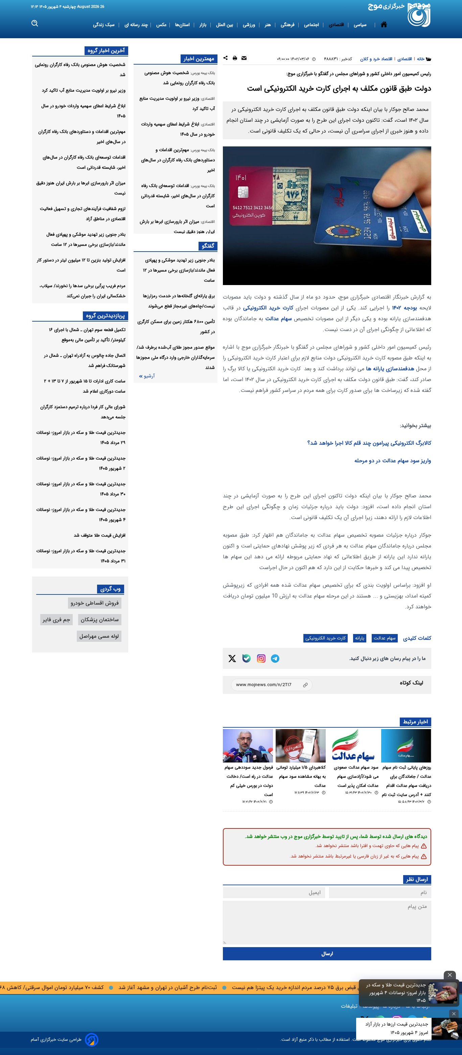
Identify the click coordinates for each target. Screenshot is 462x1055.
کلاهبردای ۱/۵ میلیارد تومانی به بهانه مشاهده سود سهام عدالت (301, 776)
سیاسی (361, 24)
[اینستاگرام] (261, 658)
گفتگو (208, 246)
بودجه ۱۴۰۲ (404, 308)
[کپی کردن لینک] (272, 685)
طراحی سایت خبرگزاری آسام (56, 1039)
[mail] (244, 59)
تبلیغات (350, 1006)
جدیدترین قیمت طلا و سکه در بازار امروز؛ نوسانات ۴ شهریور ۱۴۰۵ (396, 993)
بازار (204, 24)
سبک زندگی (104, 24)
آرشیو (149, 376)
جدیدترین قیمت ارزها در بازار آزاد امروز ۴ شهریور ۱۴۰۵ (396, 1028)
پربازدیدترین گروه (105, 315)
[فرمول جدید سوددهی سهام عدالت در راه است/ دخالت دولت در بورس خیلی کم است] (248, 746)
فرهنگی (288, 24)
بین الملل (225, 24)
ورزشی (249, 24)
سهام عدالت (278, 318)
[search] (35, 23)
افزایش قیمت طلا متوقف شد (99, 535)
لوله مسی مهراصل (99, 636)
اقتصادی (337, 24)
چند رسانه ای (136, 24)
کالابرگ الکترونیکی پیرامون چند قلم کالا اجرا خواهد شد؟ (369, 443)
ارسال (327, 954)
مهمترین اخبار (199, 58)
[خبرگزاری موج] (419, 15)
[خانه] (383, 25)
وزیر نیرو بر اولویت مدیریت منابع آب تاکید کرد (83, 90)
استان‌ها (183, 24)
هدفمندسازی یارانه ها (390, 369)
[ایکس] (232, 658)
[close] (450, 975)
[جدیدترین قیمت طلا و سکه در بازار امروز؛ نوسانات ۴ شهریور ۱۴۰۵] (443, 992)
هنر (268, 24)
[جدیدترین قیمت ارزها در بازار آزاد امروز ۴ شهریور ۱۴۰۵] (447, 1029)
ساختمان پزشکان (100, 619)
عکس (161, 24)
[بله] (246, 658)
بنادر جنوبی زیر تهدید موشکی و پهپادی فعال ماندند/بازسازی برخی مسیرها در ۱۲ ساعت (179, 270)
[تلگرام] (275, 658)
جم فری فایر (56, 619)
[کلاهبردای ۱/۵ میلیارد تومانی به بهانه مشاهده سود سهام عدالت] (301, 746)
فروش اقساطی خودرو (95, 603)
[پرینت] (234, 59)
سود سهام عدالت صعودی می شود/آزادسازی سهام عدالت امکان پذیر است (356, 776)
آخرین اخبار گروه (106, 50)
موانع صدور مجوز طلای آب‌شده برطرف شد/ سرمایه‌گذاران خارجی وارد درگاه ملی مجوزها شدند (175, 357)
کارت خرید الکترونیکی (268, 308)
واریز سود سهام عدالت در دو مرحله (392, 460)
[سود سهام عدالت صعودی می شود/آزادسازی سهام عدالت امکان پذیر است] (353, 746)
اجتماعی (312, 24)
